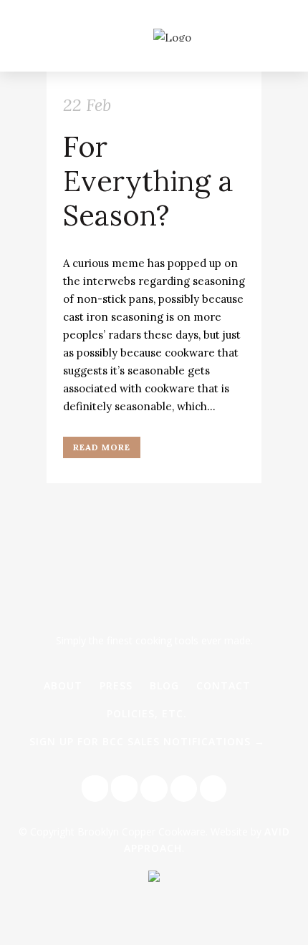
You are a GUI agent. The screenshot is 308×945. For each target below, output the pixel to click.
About (63, 685)
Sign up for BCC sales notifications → (147, 741)
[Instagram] (153, 788)
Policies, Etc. (147, 713)
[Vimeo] (213, 788)
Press (116, 685)
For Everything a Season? (148, 180)
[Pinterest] (183, 788)
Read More (101, 447)
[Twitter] (124, 788)
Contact (223, 685)
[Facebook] (95, 788)
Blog (164, 685)
